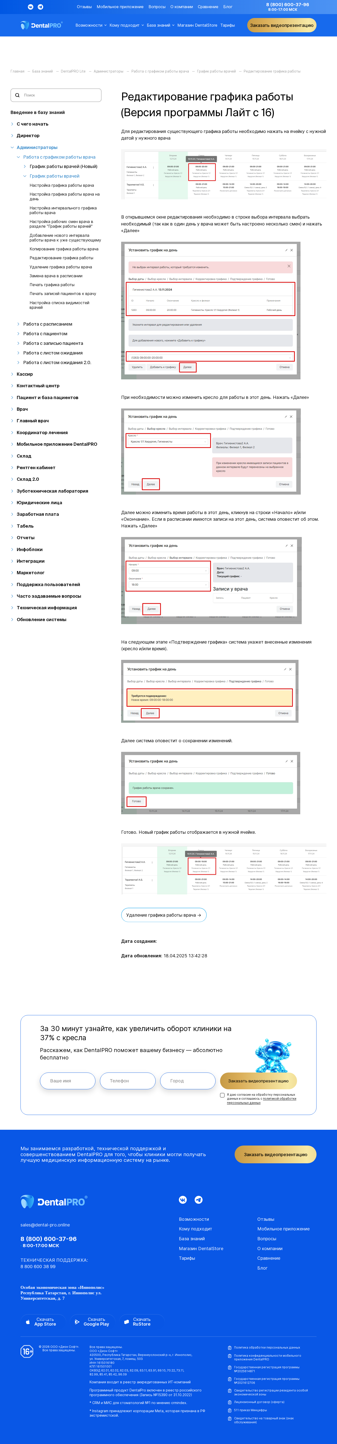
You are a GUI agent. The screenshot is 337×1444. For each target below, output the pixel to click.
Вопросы (157, 6)
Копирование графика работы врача (64, 249)
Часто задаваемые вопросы (49, 596)
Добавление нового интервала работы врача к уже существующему (65, 237)
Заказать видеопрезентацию (258, 1080)
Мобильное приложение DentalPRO (57, 444)
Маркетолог (31, 572)
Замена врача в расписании (56, 276)
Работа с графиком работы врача (59, 157)
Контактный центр (38, 385)
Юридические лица (39, 502)
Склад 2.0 (28, 479)
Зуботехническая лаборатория (52, 491)
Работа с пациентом (45, 333)
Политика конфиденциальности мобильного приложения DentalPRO (267, 1357)
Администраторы (37, 147)
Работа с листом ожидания (53, 352)
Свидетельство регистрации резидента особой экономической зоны (271, 1392)
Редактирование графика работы (61, 258)
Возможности (88, 25)
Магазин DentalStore (197, 25)
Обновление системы (41, 619)
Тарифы (227, 25)
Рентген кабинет (36, 467)
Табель (25, 526)
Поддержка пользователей (48, 584)
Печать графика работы (52, 284)
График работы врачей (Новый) (63, 166)
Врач (22, 409)
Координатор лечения (42, 432)
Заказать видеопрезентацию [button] (282, 25)
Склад (24, 456)
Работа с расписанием (47, 324)
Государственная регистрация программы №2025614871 (267, 1369)
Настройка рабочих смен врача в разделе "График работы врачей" (61, 224)
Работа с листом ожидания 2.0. (57, 362)
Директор (28, 135)
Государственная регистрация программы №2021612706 (267, 1381)
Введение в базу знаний (38, 112)
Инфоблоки (30, 549)
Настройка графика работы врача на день (65, 196)
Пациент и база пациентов (47, 397)
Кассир (25, 374)
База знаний (158, 25)
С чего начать (32, 124)
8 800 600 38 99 (38, 1266)
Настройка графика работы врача (62, 185)
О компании (181, 6)
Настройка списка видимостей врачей (59, 305)
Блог (228, 6)
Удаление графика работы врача (61, 267)
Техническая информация (47, 607)
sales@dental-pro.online (45, 1224)
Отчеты (26, 537)
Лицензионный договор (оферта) (259, 1402)
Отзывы (84, 6)
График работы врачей (54, 176)
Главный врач (33, 420)
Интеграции (31, 561)
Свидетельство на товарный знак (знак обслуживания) (264, 1420)
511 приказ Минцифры (250, 1410)
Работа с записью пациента (53, 343)
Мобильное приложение (120, 6)
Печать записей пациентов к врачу (63, 293)
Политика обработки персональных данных (267, 1347)
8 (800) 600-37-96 (287, 4)
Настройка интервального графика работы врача (63, 210)
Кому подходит (125, 25)
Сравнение (208, 6)
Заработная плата (38, 514)
